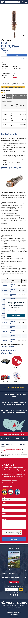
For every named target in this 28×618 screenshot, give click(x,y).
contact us (3, 450)
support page (17, 449)
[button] (13, 87)
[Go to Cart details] (22, 2)
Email (4, 508)
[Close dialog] (25, 300)
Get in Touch (14, 539)
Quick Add (14, 439)
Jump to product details (7, 52)
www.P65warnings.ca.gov (7, 346)
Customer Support (22, 439)
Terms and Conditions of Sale (14, 612)
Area (3, 497)
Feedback (14, 480)
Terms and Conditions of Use (14, 611)
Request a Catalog (5, 439)
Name (4, 503)
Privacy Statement (14, 614)
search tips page (10, 449)
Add (17, 55)
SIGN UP (20, 589)
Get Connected (16, 315)
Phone (4, 514)
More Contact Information (8, 483)
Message (5, 519)
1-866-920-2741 (7, 487)
